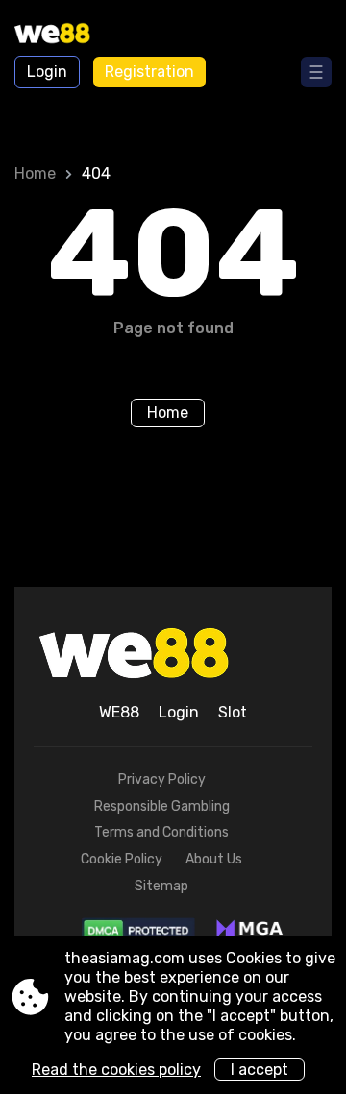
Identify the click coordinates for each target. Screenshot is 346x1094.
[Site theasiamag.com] (67, 35)
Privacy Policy (162, 779)
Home (35, 173)
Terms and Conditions (161, 832)
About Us (213, 859)
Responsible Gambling (162, 806)
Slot (232, 712)
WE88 (119, 712)
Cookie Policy (121, 859)
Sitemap (161, 886)
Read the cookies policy (116, 1069)
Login (47, 71)
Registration (149, 71)
